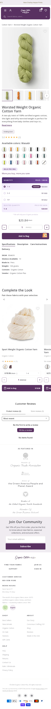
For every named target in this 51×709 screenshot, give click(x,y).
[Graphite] (30, 149)
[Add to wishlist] (45, 31)
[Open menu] (5, 10)
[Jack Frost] (47, 367)
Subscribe (25, 546)
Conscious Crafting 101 (36, 624)
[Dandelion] (17, 149)
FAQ (4, 651)
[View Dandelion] (30, 95)
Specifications (8, 244)
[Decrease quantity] (4, 379)
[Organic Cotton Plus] (25, 557)
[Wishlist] (45, 10)
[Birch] (5, 367)
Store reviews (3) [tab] (37, 411)
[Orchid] (17, 162)
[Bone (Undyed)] (44, 162)
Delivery (6, 249)
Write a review (25, 430)
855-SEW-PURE (9, 580)
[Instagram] (19, 695)
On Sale (5, 632)
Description (22, 244)
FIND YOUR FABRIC (13, 565)
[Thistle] (30, 162)
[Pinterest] (32, 695)
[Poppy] (11, 149)
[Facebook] (25, 695)
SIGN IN (38, 569)
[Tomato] (4, 155)
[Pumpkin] (37, 162)
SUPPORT (13, 569)
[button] (25, 58)
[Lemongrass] (4, 162)
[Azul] (17, 155)
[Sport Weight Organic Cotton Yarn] (22, 324)
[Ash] (11, 155)
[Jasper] (44, 155)
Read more (7, 125)
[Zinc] (10, 367)
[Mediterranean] (11, 162)
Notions (5, 636)
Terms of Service (7, 690)
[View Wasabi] (7, 95)
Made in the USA (33, 636)
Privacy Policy (7, 670)
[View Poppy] (18, 95)
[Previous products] (4, 299)
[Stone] (44, 149)
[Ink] (37, 149)
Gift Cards (6, 640)
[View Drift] (41, 95)
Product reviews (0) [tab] (13, 411)
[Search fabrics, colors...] (25, 16)
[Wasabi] (4, 149)
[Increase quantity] (39, 379)
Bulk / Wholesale (8, 666)
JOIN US (38, 565)
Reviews (30, 632)
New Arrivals (7, 624)
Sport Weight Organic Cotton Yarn (19, 349)
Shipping (5, 655)
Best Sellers (6, 620)
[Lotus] (30, 155)
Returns (5, 658)
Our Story (30, 620)
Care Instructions (38, 244)
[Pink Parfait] (24, 162)
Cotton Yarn (6, 25)
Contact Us (6, 662)
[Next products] (47, 299)
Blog (28, 628)
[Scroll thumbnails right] (46, 95)
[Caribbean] (24, 155)
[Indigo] (37, 155)
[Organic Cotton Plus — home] (25, 11)
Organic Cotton (8, 628)
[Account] (10, 10)
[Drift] (24, 149)
